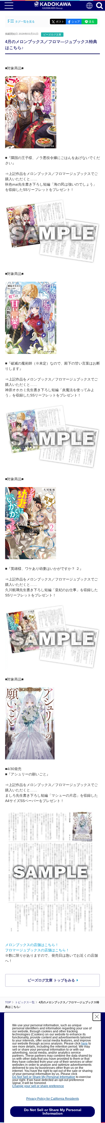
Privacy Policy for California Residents (52, 1098)
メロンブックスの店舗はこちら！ (32, 945)
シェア (76, 21)
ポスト (60, 21)
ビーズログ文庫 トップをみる (51, 980)
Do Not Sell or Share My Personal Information (43, 1076)
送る (91, 21)
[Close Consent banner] (97, 1017)
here (84, 1043)
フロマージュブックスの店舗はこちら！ (37, 950)
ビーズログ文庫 (52, 34)
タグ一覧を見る (25, 21)
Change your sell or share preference (38, 1086)
